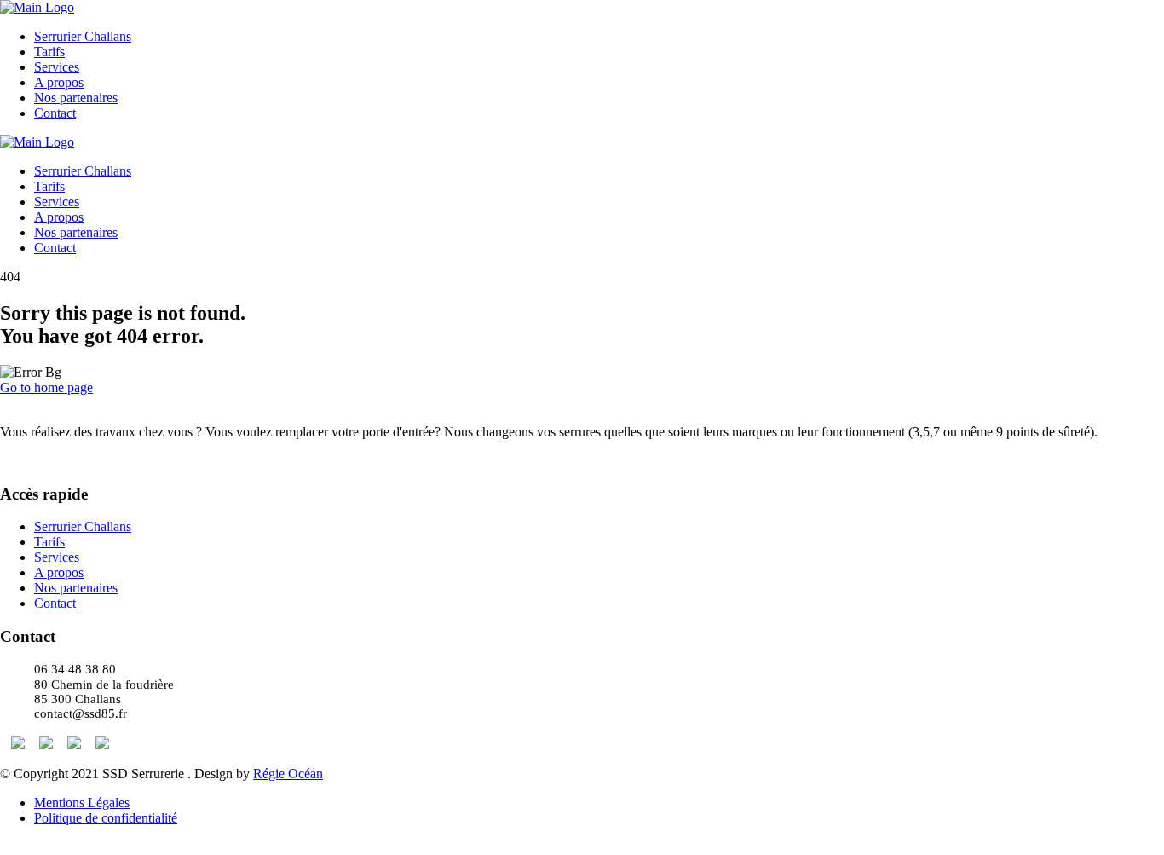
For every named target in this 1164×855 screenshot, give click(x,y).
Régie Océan (288, 773)
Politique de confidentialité (105, 818)
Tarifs (49, 51)
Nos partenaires (76, 97)
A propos (59, 82)
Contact (55, 113)
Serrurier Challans (82, 36)
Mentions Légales (82, 802)
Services (56, 67)
